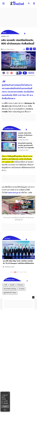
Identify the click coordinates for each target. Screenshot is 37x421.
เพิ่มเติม (6, 403)
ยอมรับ (5, 406)
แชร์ (24, 49)
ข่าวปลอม (22, 289)
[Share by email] (34, 49)
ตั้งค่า (5, 410)
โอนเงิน (12, 285)
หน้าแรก (3, 36)
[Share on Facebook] (27, 49)
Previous (32, 238)
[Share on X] (31, 49)
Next (35, 238)
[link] (18, 136)
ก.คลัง (5, 285)
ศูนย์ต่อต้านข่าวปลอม (10, 293)
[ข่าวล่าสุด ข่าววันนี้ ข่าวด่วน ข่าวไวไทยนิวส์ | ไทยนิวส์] (17, 3)
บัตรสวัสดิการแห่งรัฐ (10, 289)
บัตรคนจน (20, 285)
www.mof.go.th (14, 193)
